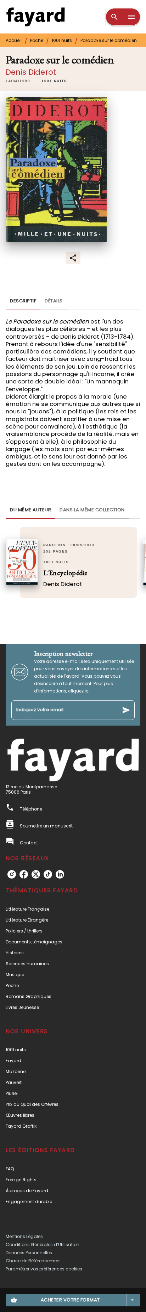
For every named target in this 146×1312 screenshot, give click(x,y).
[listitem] (12, 874)
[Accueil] (35, 16)
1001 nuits (62, 40)
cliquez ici (79, 691)
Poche (36, 40)
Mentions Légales (24, 1236)
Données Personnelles (29, 1253)
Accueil (14, 40)
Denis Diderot (31, 72)
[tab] (23, 300)
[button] (54, 81)
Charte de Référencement (33, 1261)
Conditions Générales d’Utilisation (42, 1245)
